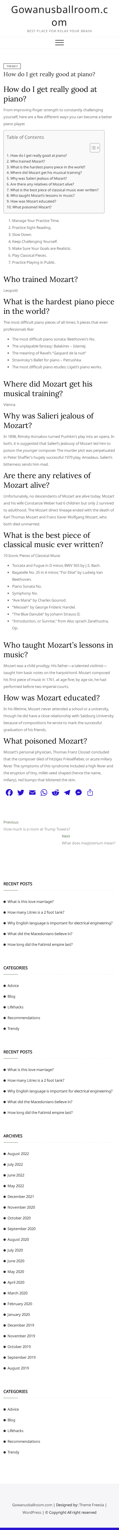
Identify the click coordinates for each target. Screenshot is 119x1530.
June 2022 (16, 1175)
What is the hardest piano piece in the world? (47, 167)
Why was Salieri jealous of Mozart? (38, 178)
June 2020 (16, 1260)
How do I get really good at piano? (49, 74)
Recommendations (24, 1017)
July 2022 (15, 1164)
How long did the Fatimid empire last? (40, 944)
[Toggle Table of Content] (91, 148)
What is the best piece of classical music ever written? (54, 189)
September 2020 (22, 1228)
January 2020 (19, 1314)
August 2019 (18, 1368)
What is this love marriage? (31, 901)
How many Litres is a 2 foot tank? (36, 912)
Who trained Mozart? (27, 161)
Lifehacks (15, 1007)
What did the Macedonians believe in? (40, 933)
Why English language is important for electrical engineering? (60, 923)
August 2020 (18, 1239)
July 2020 (15, 1250)
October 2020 (19, 1218)
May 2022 (16, 1185)
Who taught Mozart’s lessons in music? (42, 195)
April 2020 (16, 1282)
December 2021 (21, 1196)
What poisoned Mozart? (31, 207)
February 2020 (20, 1303)
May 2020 (16, 1271)
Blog (11, 996)
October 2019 (19, 1346)
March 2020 (17, 1293)
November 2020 (21, 1207)
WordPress (32, 1512)
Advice (13, 985)
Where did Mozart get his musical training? (45, 172)
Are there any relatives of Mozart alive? (42, 184)
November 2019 (21, 1335)
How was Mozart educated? (33, 201)
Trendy (12, 66)
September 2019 (22, 1357)
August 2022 (18, 1153)
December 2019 (21, 1325)
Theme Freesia (91, 1504)
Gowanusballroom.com (59, 15)
